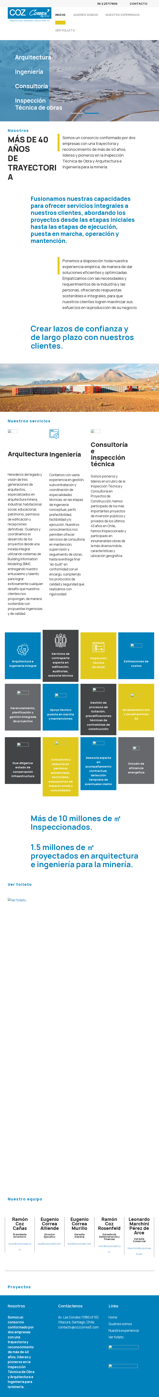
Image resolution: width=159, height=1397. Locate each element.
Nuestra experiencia (123, 15)
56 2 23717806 (107, 4)
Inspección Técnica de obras (38, 103)
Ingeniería (29, 72)
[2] (92, 113)
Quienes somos (85, 15)
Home (113, 1317)
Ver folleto (84, 7)
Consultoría (31, 86)
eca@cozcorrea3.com (49, 1243)
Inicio (70, 7)
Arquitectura (33, 57)
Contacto (138, 4)
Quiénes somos (120, 1324)
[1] (77, 113)
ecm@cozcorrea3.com (79, 1243)
